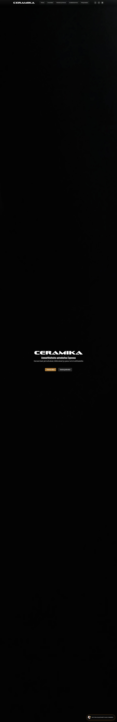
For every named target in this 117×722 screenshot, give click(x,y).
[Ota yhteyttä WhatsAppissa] (95, 2)
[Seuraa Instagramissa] (99, 2)
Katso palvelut (65, 370)
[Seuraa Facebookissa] (102, 2)
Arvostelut (50, 2)
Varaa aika (50, 370)
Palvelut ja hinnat (61, 2)
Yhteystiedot (84, 2)
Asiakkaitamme (73, 2)
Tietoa (42, 2)
